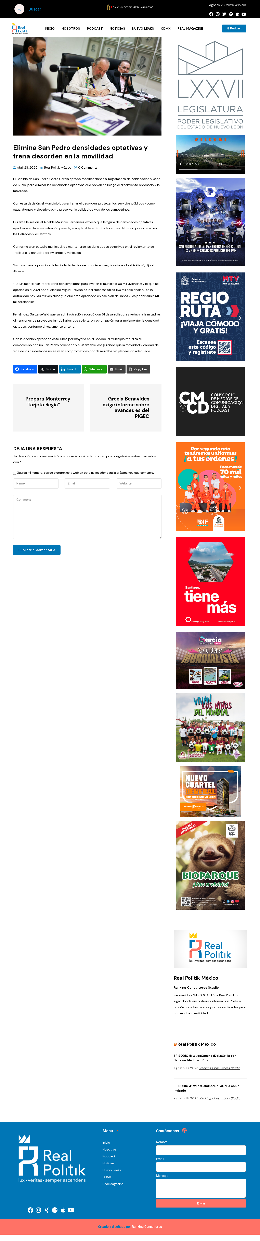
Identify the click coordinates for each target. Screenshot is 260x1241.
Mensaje (162, 1176)
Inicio (50, 28)
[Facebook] (211, 14)
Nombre (161, 1142)
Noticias (117, 28)
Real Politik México (57, 167)
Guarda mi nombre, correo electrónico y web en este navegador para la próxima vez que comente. (85, 472)
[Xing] (47, 1210)
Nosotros (71, 28)
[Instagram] (218, 14)
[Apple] (237, 14)
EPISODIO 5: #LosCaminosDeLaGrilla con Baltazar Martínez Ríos (205, 1058)
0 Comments (88, 167)
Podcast (95, 28)
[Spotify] (231, 14)
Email (160, 1159)
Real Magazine (190, 28)
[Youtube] (244, 14)
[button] (180, 223)
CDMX (166, 28)
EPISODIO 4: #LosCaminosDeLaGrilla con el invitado (207, 1088)
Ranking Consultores (147, 1227)
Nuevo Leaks (143, 28)
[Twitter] (224, 14)
